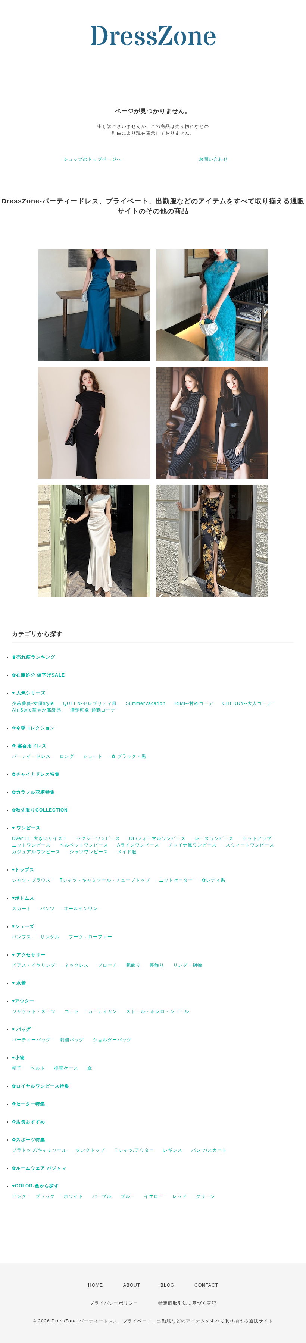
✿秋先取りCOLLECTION (40, 810)
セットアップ (257, 838)
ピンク (19, 1196)
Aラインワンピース (138, 845)
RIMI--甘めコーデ (194, 703)
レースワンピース (214, 838)
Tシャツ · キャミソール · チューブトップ (105, 880)
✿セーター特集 (28, 1104)
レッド (179, 1196)
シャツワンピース (88, 851)
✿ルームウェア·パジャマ (39, 1168)
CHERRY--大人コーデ (247, 703)
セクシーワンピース (98, 838)
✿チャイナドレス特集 (36, 774)
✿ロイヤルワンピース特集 (40, 1086)
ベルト (38, 1068)
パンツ (47, 908)
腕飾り (133, 965)
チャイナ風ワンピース (192, 845)
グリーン (205, 1196)
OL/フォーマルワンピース (157, 838)
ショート (93, 756)
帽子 (17, 1068)
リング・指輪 (187, 965)
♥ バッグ (21, 1029)
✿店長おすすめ (28, 1121)
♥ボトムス (23, 898)
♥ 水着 (19, 983)
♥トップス (23, 869)
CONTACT (206, 1285)
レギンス (172, 1150)
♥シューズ (23, 926)
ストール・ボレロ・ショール (157, 1011)
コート (72, 1011)
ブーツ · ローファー (90, 936)
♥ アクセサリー (29, 954)
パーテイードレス (31, 756)
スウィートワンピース (250, 845)
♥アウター (23, 1001)
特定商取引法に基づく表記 (187, 1303)
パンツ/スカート (209, 1150)
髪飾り (157, 965)
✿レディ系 (213, 880)
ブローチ (107, 965)
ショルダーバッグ (112, 1039)
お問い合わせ (213, 159)
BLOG (167, 1285)
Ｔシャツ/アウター (134, 1150)
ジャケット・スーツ (34, 1011)
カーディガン (102, 1011)
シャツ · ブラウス (31, 880)
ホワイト (73, 1196)
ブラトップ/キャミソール (39, 1150)
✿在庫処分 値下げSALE (38, 675)
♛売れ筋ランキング (33, 657)
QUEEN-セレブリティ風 (90, 703)
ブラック (45, 1196)
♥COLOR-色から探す (35, 1186)
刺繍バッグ (72, 1039)
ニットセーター (176, 880)
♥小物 (18, 1057)
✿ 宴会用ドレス (29, 746)
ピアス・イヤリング (34, 965)
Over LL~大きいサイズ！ (40, 838)
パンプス (21, 936)
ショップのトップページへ (92, 159)
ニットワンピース (31, 845)
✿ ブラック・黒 (129, 756)
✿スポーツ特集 (28, 1139)
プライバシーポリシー (114, 1303)
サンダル (50, 936)
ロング (67, 756)
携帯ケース (66, 1068)
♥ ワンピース (26, 828)
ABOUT (131, 1285)
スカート (21, 908)
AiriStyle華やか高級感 (36, 710)
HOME (95, 1285)
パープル (102, 1196)
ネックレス (77, 965)
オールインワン (81, 908)
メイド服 (127, 851)
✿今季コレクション (33, 728)
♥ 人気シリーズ (29, 693)
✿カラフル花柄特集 (33, 792)
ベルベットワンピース (84, 845)
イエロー (153, 1196)
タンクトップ (90, 1150)
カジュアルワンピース (36, 851)
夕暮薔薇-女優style (33, 703)
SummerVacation (146, 703)
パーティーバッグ (31, 1039)
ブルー (128, 1196)
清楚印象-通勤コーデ (93, 710)
